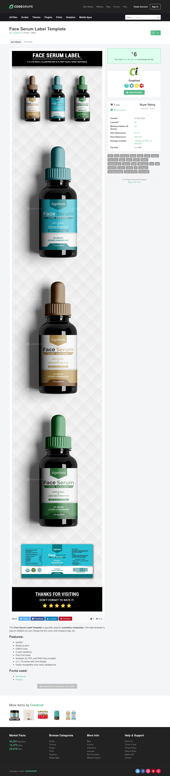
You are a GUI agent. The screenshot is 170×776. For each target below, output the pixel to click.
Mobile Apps (54, 757)
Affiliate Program (94, 757)
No (135, 122)
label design (143, 164)
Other (33, 32)
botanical (124, 156)
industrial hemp (114, 164)
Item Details (16, 42)
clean (147, 156)
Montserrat (21, 676)
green (122, 160)
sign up (133, 59)
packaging (143, 168)
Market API (129, 754)
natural (129, 168)
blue (116, 156)
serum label (143, 171)
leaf (151, 164)
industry (126, 164)
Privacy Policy (130, 747)
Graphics (53, 754)
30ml (110, 156)
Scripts (52, 741)
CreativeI (16, 32)
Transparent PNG (141, 140)
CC (135, 126)
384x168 (138, 136)
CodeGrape (31, 771)
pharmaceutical (131, 171)
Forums (90, 744)
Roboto (19, 679)
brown (140, 156)
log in (125, 59)
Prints (26, 32)
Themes (52, 744)
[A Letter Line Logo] (153, 32)
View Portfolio (135, 92)
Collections (91, 747)
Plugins (52, 747)
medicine (112, 168)
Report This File (134, 182)
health (136, 160)
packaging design (115, 171)
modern (121, 168)
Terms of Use (130, 744)
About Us (129, 741)
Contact (128, 757)
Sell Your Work (93, 754)
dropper (155, 156)
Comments (28, 41)
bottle (133, 156)
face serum (113, 160)
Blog (89, 741)
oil (136, 168)
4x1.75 (137, 132)
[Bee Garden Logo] (158, 32)
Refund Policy (130, 751)
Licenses (90, 751)
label (134, 164)
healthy (144, 160)
